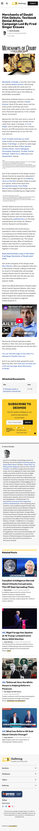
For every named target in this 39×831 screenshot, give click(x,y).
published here (19, 219)
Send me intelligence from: (10, 430)
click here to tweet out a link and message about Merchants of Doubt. (19, 366)
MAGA (9, 650)
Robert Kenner (18, 84)
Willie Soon (25, 154)
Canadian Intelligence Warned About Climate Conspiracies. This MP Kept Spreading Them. (18, 583)
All (18, 427)
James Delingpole (22, 149)
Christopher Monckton (11, 151)
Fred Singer (12, 144)
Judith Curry (15, 154)
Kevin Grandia (14, 31)
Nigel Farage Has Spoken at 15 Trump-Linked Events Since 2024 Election (17, 635)
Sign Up (28, 422)
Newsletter (6, 803)
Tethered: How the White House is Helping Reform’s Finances (17, 685)
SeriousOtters (13, 826)
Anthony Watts (8, 149)
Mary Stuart (8, 590)
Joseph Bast (7, 156)
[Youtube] (9, 806)
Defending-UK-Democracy (16, 701)
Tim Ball (24, 151)
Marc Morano (26, 146)
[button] (19, 768)
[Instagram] (12, 806)
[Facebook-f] (3, 806)
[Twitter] (6, 806)
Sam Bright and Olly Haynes (12, 691)
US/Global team (21, 430)
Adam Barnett (8, 642)
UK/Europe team (21, 432)
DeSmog (22, 3)
